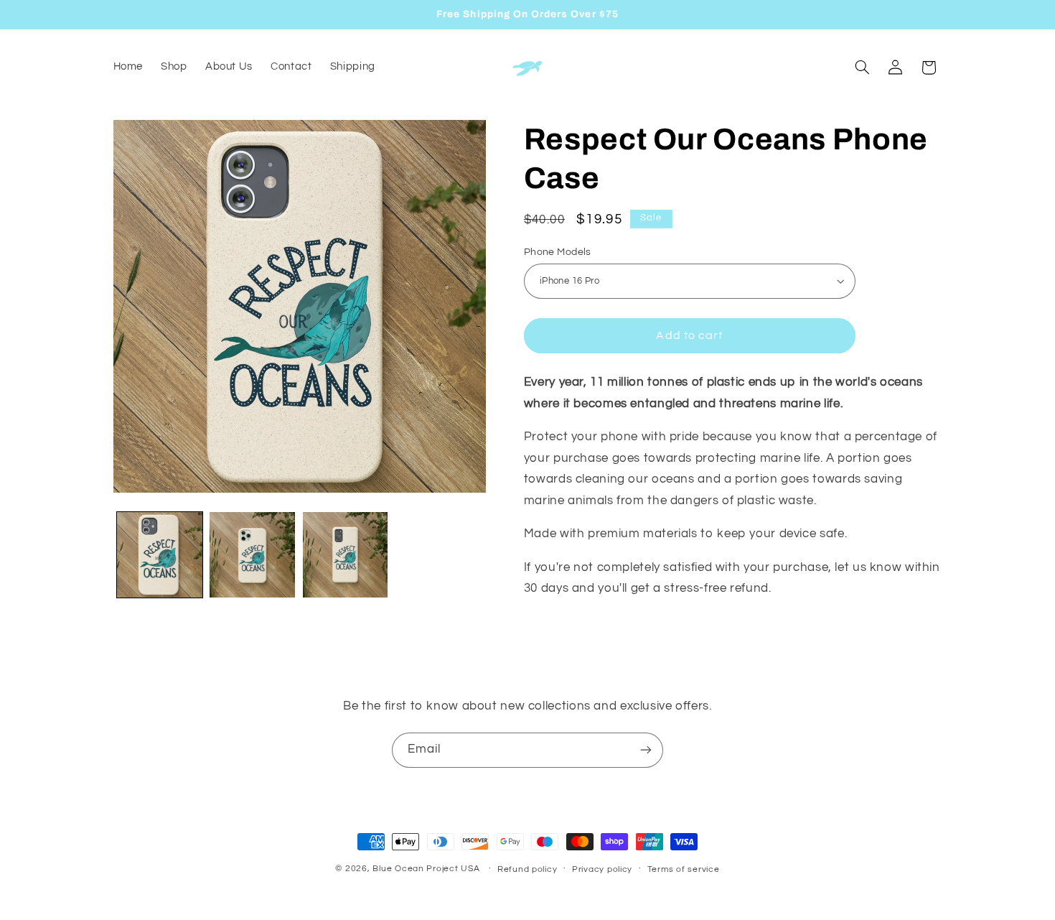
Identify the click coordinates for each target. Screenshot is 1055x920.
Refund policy (527, 869)
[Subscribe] (645, 750)
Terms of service (683, 869)
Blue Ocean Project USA (425, 869)
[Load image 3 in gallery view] (345, 555)
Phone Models (557, 251)
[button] (861, 67)
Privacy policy (602, 869)
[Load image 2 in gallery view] (252, 555)
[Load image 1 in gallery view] (159, 555)
